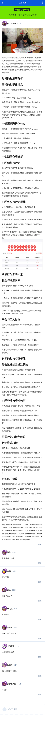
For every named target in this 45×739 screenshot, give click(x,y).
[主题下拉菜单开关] (42, 3)
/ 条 (22, 3)
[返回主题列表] (2, 3)
